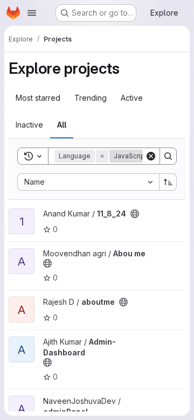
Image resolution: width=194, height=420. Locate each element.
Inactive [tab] (29, 124)
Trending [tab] (90, 97)
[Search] (168, 156)
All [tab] (61, 124)
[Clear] (150, 156)
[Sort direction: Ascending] (168, 182)
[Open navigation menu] (31, 13)
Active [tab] (132, 97)
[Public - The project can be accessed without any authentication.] (134, 213)
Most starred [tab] (38, 97)
